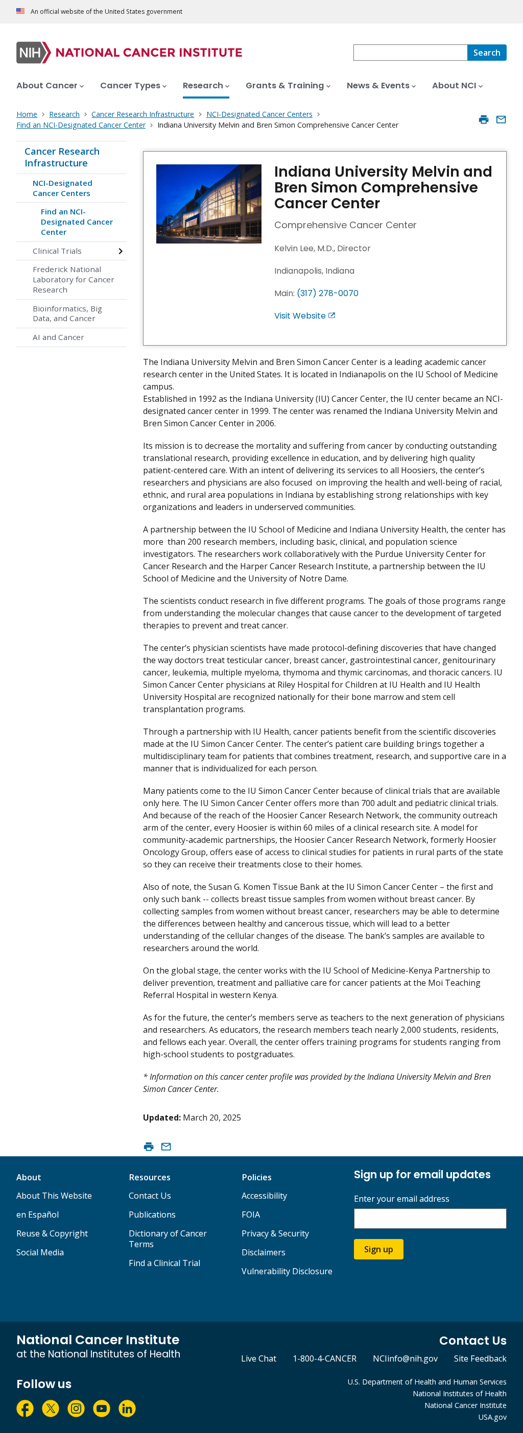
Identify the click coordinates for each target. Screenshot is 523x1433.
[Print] (483, 119)
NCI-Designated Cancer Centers (62, 188)
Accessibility (264, 1195)
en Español (37, 1214)
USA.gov (493, 1417)
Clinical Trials (57, 251)
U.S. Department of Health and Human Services (427, 1382)
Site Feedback (480, 1358)
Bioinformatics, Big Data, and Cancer (67, 313)
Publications (152, 1214)
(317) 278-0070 (328, 293)
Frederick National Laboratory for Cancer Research (73, 279)
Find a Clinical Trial (164, 1263)
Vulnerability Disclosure (287, 1271)
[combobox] (410, 52)
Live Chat (258, 1358)
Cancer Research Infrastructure (62, 157)
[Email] (501, 119)
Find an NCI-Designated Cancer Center (77, 221)
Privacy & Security (275, 1233)
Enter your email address (401, 1199)
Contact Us (150, 1195)
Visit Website (300, 316)
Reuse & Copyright (52, 1233)
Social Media (40, 1252)
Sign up (378, 1249)
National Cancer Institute (465, 1405)
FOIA (251, 1214)
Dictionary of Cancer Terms (168, 1239)
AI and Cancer (58, 337)
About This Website (54, 1195)
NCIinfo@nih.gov (405, 1358)
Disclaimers (264, 1252)
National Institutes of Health (460, 1393)
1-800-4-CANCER (324, 1358)
